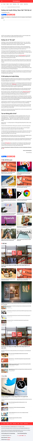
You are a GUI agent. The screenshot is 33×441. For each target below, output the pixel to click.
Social (11, 4)
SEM (18, 4)
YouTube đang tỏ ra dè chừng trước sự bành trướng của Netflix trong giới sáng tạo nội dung (19, 310)
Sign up (9, 437)
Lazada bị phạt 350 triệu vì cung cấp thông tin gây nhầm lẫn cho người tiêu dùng (17, 320)
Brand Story (26, 4)
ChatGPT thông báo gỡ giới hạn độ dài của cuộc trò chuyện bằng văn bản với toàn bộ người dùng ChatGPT (24, 173)
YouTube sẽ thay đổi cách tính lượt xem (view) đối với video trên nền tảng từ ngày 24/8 (18, 315)
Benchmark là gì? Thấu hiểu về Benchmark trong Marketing (17, 407)
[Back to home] (16, 1)
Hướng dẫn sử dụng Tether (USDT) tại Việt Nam (15, 417)
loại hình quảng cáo (22, 55)
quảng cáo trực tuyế (26, 91)
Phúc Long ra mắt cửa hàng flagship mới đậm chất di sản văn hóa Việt (18, 353)
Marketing (14, 4)
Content (21, 4)
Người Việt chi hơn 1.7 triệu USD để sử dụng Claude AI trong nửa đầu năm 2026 (19, 358)
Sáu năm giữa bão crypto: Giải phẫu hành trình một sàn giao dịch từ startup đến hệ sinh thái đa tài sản (8, 200)
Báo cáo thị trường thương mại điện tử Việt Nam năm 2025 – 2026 (18, 402)
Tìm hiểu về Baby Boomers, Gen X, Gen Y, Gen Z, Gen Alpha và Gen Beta (18, 412)
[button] (1, 1)
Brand (4, 4)
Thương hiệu (14, 84)
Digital (7, 4)
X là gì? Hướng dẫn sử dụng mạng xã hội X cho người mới (14, 396)
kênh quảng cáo (8, 142)
